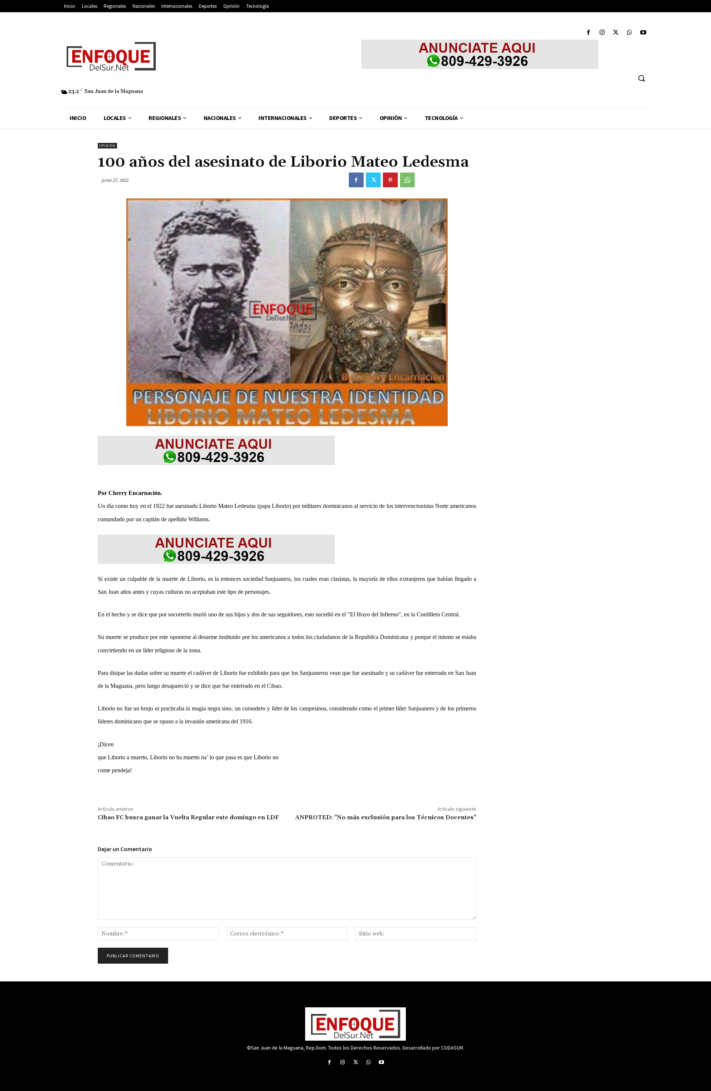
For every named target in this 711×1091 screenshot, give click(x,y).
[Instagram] (602, 33)
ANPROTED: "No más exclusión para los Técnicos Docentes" (385, 817)
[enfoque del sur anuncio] (480, 54)
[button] (641, 78)
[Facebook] (588, 33)
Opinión (107, 145)
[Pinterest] (390, 180)
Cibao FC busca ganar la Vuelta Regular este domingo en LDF (188, 817)
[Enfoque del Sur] (181, 56)
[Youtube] (643, 33)
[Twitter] (616, 33)
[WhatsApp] (630, 33)
